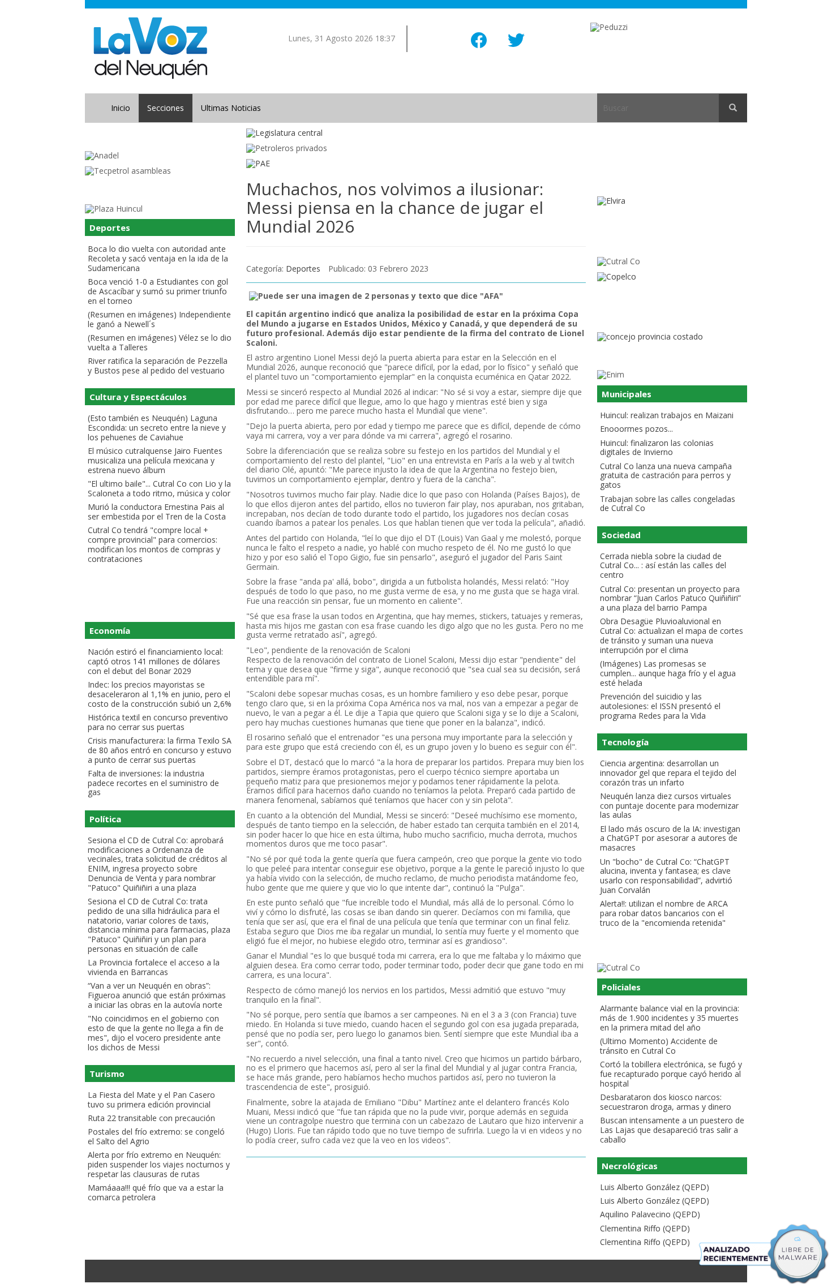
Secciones (165, 107)
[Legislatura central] (416, 133)
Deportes (303, 268)
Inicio (120, 107)
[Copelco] (672, 277)
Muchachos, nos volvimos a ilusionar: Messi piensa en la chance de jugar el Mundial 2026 (394, 207)
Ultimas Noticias (231, 107)
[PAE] (416, 164)
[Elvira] (672, 201)
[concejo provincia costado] (672, 337)
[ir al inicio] (150, 47)
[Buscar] (733, 108)
